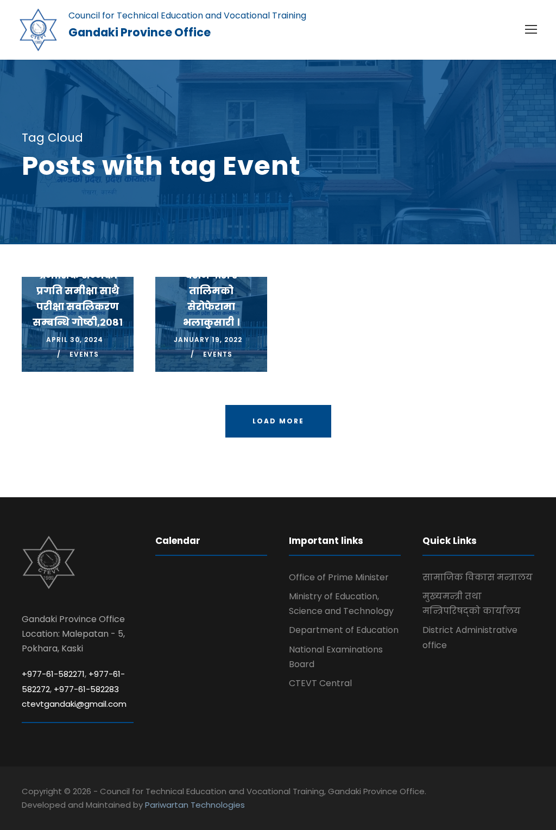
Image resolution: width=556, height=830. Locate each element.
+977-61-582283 (86, 689)
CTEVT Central (320, 683)
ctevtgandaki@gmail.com (74, 703)
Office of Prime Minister (339, 577)
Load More (278, 421)
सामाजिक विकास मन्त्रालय (477, 577)
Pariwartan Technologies (195, 804)
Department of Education (344, 630)
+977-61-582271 (53, 674)
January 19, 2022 (208, 339)
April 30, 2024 (74, 339)
